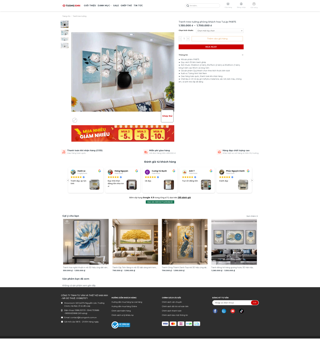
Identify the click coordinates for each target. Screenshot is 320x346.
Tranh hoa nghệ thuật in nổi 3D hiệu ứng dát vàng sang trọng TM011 (85, 267)
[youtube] (234, 311)
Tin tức (138, 5)
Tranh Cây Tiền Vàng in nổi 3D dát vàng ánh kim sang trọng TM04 (134, 267)
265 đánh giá (184, 197)
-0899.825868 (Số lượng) (75, 313)
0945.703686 (93, 310)
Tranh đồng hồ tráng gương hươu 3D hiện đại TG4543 (232, 267)
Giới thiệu (90, 5)
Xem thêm (251, 216)
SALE (116, 5)
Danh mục (104, 5)
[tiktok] (243, 311)
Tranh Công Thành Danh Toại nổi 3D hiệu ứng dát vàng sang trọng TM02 (184, 267)
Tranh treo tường (79, 16)
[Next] (252, 237)
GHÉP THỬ (126, 5)
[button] (254, 5)
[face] (216, 311)
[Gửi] (187, 6)
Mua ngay (211, 47)
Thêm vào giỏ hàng (217, 38)
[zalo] (225, 311)
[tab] (75, 279)
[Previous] (68, 237)
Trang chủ (66, 16)
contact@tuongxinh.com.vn (83, 317)
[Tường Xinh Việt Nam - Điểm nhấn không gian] (71, 5)
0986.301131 (80, 310)
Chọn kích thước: (186, 30)
